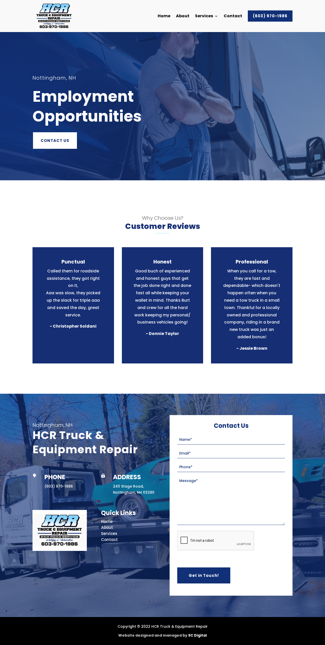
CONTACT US (55, 140)
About (182, 16)
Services (204, 16)
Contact (233, 16)
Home (164, 16)
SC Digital (197, 635)
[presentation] (215, 541)
